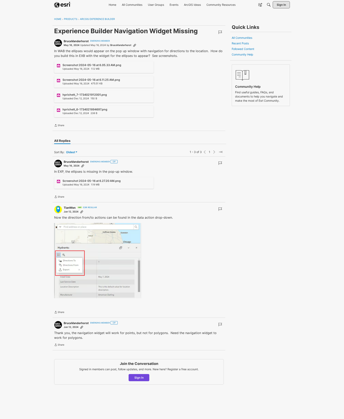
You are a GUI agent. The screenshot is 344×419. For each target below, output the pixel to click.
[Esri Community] (62, 5)
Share (59, 126)
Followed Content (243, 49)
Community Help (242, 54)
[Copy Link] (134, 45)
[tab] (62, 140)
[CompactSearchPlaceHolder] (268, 4)
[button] (97, 260)
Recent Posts (240, 43)
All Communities (242, 37)
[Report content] (220, 32)
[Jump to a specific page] (220, 152)
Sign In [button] (139, 377)
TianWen (70, 207)
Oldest (71, 152)
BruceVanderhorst (76, 41)
